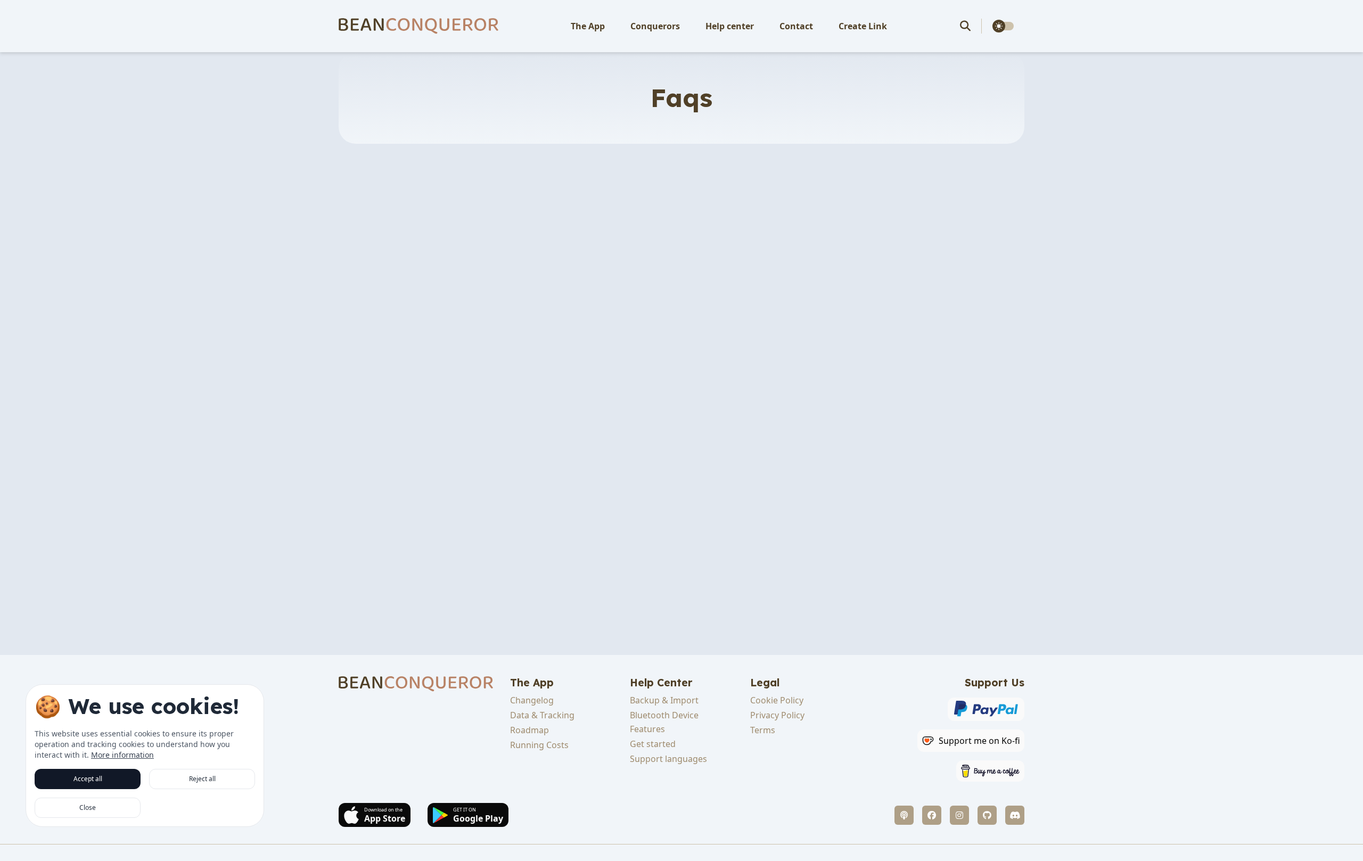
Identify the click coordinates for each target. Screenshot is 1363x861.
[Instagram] (959, 815)
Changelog (532, 700)
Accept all (87, 778)
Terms (762, 730)
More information (122, 755)
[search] (971, 26)
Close (87, 807)
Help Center (661, 682)
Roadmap (529, 730)
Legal (764, 682)
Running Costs (539, 745)
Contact (796, 26)
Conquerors (655, 26)
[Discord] (1014, 815)
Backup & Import (664, 700)
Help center (729, 26)
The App (588, 26)
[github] (987, 815)
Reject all (202, 778)
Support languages (668, 759)
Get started (653, 744)
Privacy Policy (777, 715)
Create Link (863, 26)
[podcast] (904, 815)
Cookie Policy (776, 700)
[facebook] (931, 815)
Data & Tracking (542, 715)
